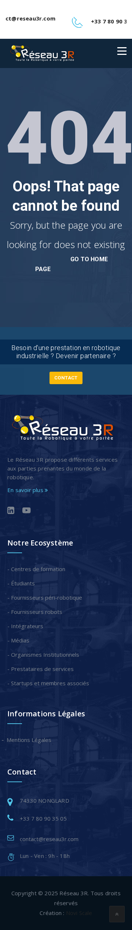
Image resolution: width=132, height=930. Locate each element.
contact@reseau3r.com (49, 839)
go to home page (71, 264)
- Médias (18, 640)
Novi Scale (79, 912)
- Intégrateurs (25, 626)
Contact (66, 377)
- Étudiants (21, 583)
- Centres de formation (36, 569)
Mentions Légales (29, 739)
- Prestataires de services (40, 668)
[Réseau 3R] (42, 53)
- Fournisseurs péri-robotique (44, 597)
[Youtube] (26, 511)
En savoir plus (26, 490)
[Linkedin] (10, 511)
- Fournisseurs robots (34, 611)
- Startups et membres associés (48, 683)
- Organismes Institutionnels (43, 654)
